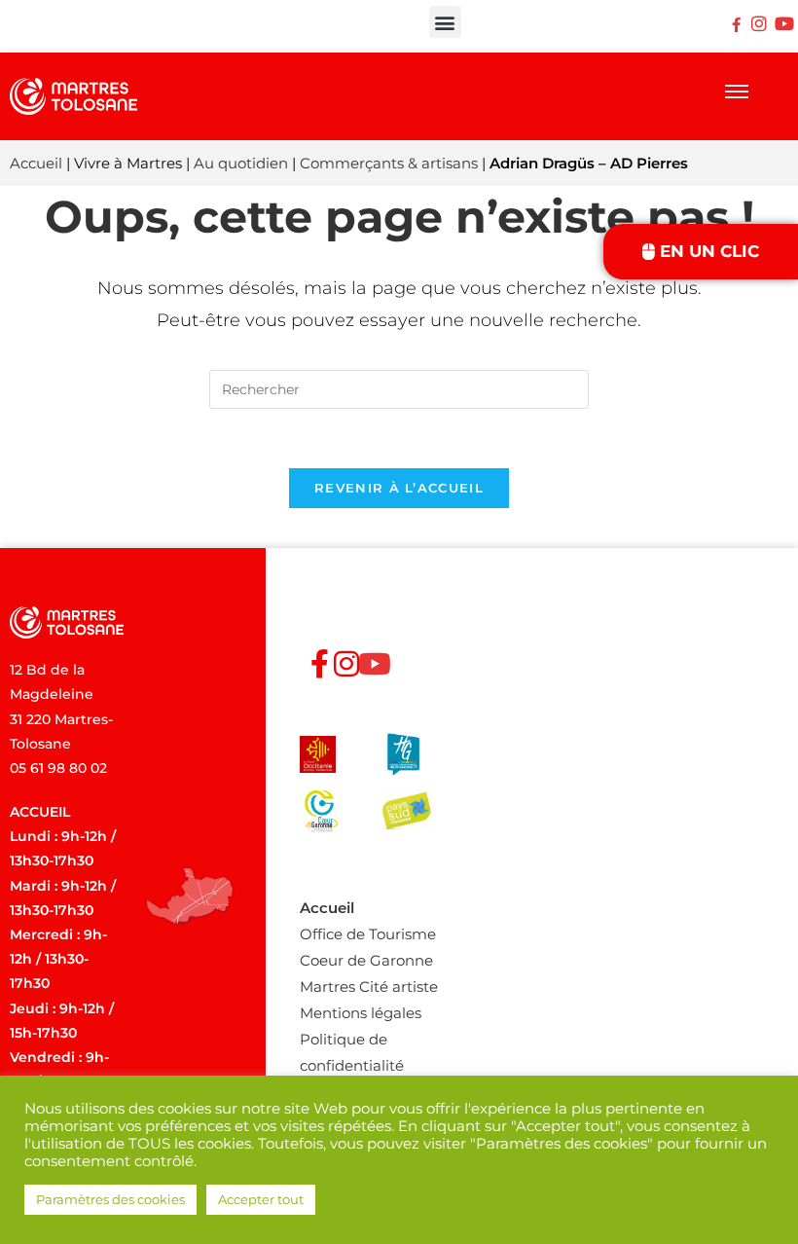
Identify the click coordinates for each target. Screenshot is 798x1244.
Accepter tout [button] (261, 1199)
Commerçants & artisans (389, 163)
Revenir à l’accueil (399, 487)
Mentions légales (360, 1013)
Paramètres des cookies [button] (110, 1199)
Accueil (36, 163)
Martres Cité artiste (369, 986)
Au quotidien (241, 163)
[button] (445, 22)
